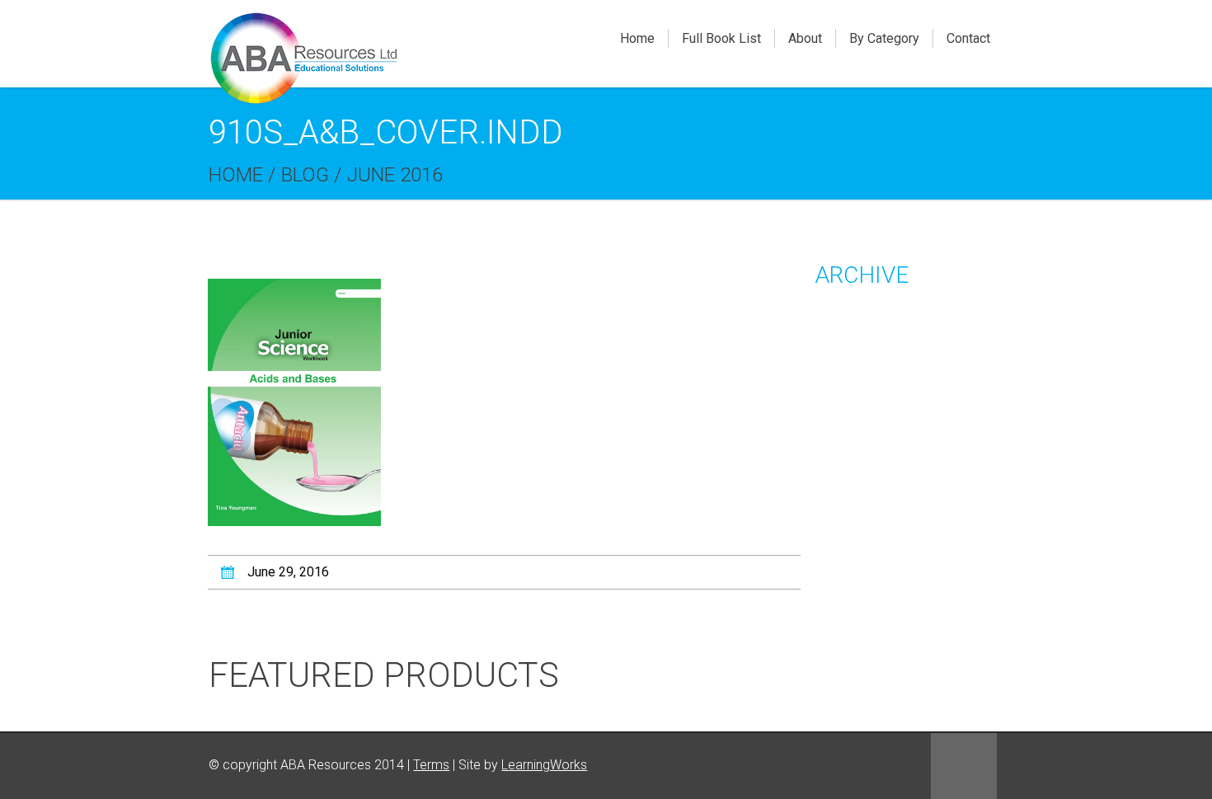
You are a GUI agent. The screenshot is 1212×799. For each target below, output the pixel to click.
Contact (968, 38)
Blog (305, 174)
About (805, 38)
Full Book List (721, 38)
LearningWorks (544, 765)
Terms (431, 765)
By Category (884, 38)
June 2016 (395, 174)
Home (637, 38)
